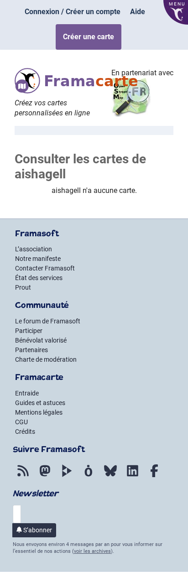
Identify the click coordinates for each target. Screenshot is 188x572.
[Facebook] (154, 477)
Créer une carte (88, 36)
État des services (39, 277)
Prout (23, 287)
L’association (33, 249)
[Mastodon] (45, 477)
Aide (137, 11)
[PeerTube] (67, 477)
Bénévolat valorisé (41, 340)
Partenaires (31, 350)
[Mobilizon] (88, 477)
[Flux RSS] (23, 477)
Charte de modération (46, 359)
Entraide (27, 393)
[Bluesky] (110, 477)
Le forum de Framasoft (47, 321)
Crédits (25, 431)
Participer (28, 330)
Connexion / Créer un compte (72, 11)
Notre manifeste (38, 258)
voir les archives (92, 551)
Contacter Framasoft (45, 268)
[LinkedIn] (132, 477)
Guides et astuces (40, 402)
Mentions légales (39, 412)
